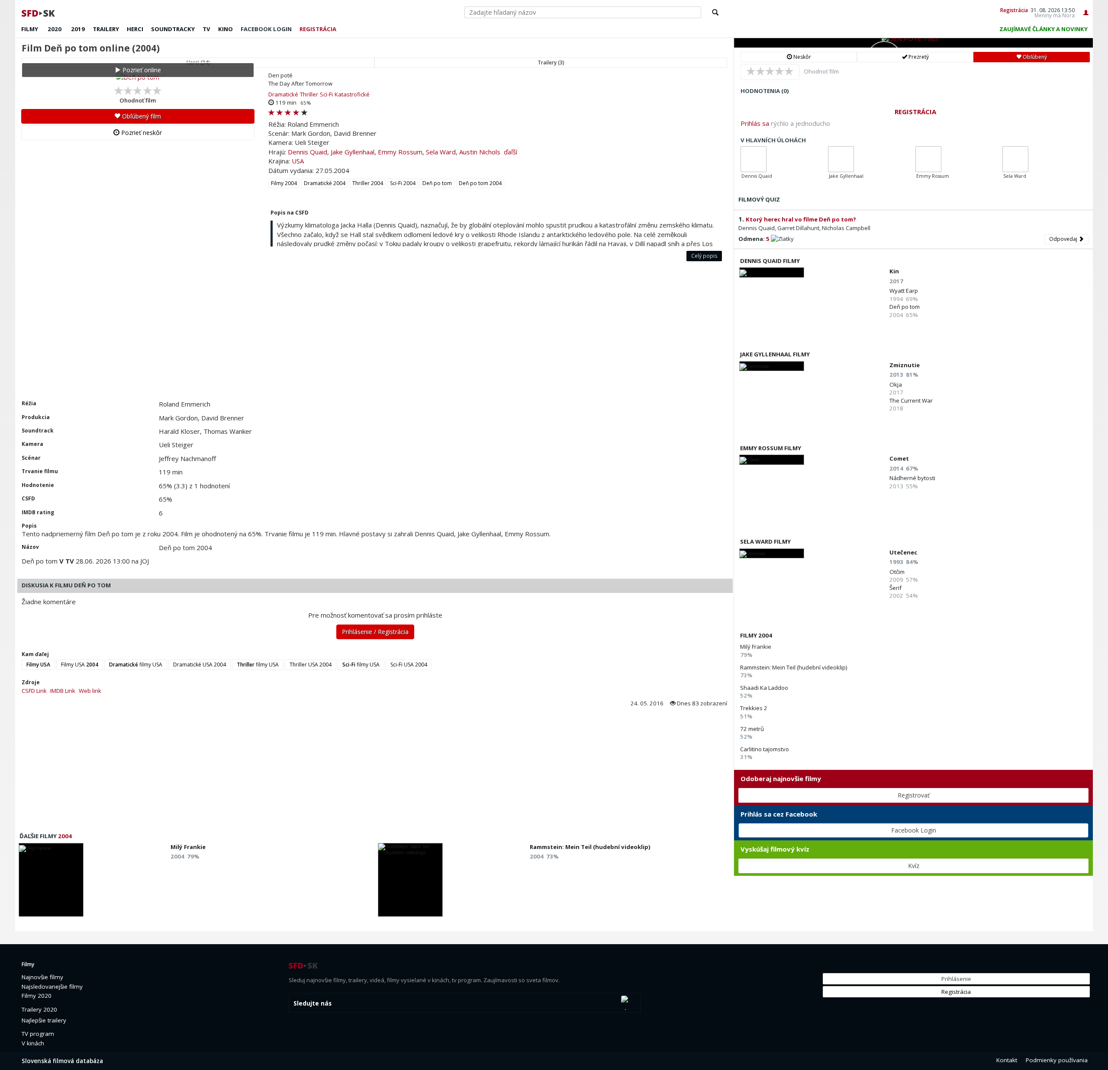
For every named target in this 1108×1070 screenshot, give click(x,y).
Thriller (309, 94)
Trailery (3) (551, 62)
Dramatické (283, 94)
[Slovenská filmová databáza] (39, 12)
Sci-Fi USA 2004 (408, 664)
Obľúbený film (140, 116)
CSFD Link (34, 691)
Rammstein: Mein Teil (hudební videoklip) (793, 667)
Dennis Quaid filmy (770, 261)
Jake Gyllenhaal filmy (775, 354)
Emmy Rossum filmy (770, 448)
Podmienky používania (1057, 1060)
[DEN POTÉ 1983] (913, 43)
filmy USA (135, 664)
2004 (65, 836)
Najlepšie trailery (44, 1020)
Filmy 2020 (37, 996)
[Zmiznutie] (771, 366)
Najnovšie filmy (42, 977)
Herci (135, 29)
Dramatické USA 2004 (199, 664)
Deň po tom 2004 (480, 183)
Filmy (29, 29)
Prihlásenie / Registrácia (375, 632)
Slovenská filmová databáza (62, 1061)
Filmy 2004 (284, 183)
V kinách (33, 1043)
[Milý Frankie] (51, 882)
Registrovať (914, 795)
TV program (38, 1034)
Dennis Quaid (307, 151)
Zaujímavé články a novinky (1043, 29)
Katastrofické (352, 94)
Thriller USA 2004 (311, 664)
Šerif (895, 588)
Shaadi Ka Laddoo (764, 688)
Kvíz (913, 866)
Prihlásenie (956, 979)
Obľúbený (1034, 57)
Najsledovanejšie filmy (52, 986)
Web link (90, 691)
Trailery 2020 (39, 1009)
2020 (54, 29)
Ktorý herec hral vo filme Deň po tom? (801, 219)
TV (206, 29)
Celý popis (704, 255)
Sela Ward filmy (765, 541)
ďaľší (510, 151)
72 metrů (752, 729)
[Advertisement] (275, 334)
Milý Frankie (755, 646)
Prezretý (918, 57)
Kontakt (1006, 1060)
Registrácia (1014, 9)
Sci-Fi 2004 (403, 183)
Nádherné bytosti (912, 478)
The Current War (911, 400)
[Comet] (771, 460)
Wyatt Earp (903, 291)
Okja (895, 384)
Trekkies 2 (753, 708)
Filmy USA (79, 664)
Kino (225, 29)
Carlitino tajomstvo (764, 749)
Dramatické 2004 (324, 183)
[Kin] (771, 272)
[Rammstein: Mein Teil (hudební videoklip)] (410, 882)
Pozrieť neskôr (140, 132)
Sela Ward (441, 151)
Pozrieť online (141, 70)
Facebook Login (913, 830)
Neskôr (801, 57)
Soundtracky (173, 29)
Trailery (106, 29)
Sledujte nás (312, 1003)
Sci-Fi (326, 94)
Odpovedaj (1064, 239)
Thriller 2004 (367, 183)
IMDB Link (62, 691)
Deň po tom (437, 183)
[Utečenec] (771, 553)
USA (298, 161)
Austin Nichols (479, 151)
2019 (78, 29)
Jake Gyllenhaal (352, 151)
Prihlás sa (755, 123)
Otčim (897, 572)
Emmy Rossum (400, 151)
